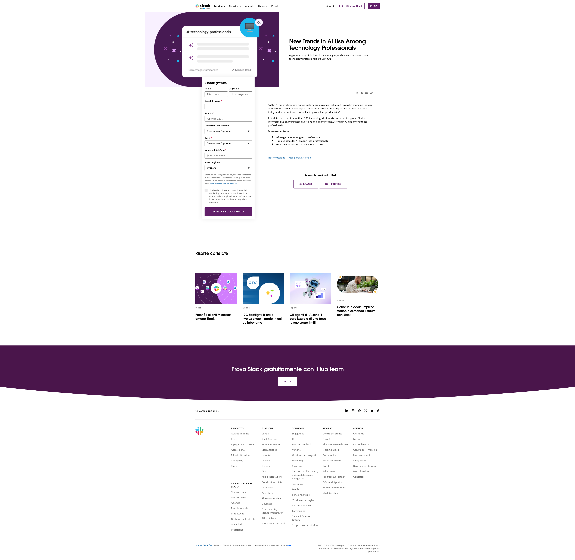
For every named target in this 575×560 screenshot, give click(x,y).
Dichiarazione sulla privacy (223, 183)
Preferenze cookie (242, 545)
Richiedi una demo (350, 6)
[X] (365, 411)
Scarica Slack (201, 545)
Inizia (373, 6)
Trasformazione (276, 157)
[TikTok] (378, 411)
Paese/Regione (213, 162)
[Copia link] (371, 93)
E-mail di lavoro (213, 101)
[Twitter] (357, 93)
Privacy (217, 545)
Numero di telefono (215, 150)
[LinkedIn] (366, 93)
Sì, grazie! (305, 184)
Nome (208, 88)
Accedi (330, 6)
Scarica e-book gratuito (228, 211)
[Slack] (203, 6)
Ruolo (208, 137)
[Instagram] (353, 411)
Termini (227, 545)
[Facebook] (362, 93)
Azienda (209, 113)
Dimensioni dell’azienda (217, 125)
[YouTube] (372, 411)
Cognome (234, 88)
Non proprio (333, 184)
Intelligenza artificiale (299, 157)
